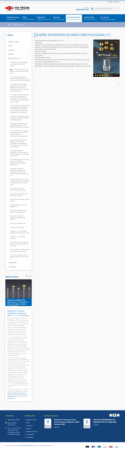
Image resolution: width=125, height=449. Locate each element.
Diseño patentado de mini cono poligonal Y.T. (18, 205)
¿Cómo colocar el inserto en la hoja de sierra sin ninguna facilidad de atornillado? (19, 244)
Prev (30, 276)
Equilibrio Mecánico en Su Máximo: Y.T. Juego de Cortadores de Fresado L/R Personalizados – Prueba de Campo (20, 182)
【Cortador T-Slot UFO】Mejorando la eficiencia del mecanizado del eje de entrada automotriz (19, 118)
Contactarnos (11, 398)
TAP (8, 393)
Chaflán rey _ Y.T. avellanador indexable (18, 237)
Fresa (14, 396)
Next (26, 276)
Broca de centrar (17, 395)
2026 (48, 426)
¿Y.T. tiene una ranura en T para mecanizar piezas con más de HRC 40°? (19, 256)
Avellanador (13, 393)
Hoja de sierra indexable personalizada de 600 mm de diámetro (18, 217)
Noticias (58, 18)
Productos (43, 18)
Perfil (28, 18)
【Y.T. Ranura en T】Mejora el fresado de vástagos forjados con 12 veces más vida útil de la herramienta (20, 78)
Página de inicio (13, 18)
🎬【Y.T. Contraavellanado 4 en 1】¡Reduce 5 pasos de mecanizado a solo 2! (19, 71)
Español (116, 2)
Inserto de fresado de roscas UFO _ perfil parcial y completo (19, 194)
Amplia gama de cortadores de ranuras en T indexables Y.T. (18, 211)
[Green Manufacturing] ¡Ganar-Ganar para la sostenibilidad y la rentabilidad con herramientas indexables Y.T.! (20, 162)
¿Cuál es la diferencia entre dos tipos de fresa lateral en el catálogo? (20, 250)
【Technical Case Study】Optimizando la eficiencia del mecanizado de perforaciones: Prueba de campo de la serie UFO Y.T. (19, 172)
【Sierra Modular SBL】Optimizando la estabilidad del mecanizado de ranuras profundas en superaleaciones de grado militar (20, 133)
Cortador (9, 395)
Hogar (9, 24)
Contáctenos (90, 18)
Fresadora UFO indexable (17, 227)
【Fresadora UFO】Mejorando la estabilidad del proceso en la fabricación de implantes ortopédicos (20, 125)
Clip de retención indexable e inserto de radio (20, 200)
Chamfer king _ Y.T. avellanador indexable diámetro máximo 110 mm (19, 232)
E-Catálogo (107, 18)
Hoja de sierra (21, 393)
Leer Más (56, 427)
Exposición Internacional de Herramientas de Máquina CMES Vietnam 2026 (66, 422)
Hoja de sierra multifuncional (17, 223)
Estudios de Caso (74, 18)
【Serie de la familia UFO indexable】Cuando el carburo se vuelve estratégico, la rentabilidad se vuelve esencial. (19, 153)
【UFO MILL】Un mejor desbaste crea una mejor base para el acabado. (19, 64)
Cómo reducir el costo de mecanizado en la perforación (18, 189)
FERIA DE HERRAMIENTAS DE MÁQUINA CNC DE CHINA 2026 (104, 421)
